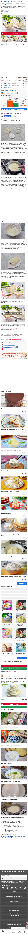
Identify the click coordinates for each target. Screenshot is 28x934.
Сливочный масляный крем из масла (20, 639)
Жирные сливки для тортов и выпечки (14, 588)
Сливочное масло (7, 87)
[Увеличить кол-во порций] (26, 79)
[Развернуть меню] (27, 928)
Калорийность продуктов (14, 913)
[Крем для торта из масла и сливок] (6, 38)
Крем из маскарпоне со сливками (10, 491)
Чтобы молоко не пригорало (9, 799)
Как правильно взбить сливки (9, 727)
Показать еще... (22, 583)
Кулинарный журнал (14, 915)
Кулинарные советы (14, 910)
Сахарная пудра (6, 85)
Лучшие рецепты (14, 907)
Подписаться (14, 878)
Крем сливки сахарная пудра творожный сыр (13, 576)
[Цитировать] (23, 699)
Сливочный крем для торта (8, 470)
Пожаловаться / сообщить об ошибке (12, 348)
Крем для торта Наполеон (20, 625)
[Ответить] (26, 699)
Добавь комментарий (14, 668)
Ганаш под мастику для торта (9, 408)
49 (3, 44)
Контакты (14, 903)
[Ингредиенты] (27, 923)
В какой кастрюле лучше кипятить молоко (12, 817)
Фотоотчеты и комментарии (14, 924)
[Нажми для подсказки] (18, 93)
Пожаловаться (5, 13)
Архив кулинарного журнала (14, 918)
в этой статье (12, 329)
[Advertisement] (14, 60)
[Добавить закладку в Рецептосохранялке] (23, 44)
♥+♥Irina (6, 674)
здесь (18, 335)
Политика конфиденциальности (14, 896)
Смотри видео (14, 33)
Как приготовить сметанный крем (10, 745)
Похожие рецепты (13, 13)
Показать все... (22, 658)
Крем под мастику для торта (9, 556)
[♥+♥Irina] (2, 675)
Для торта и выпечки (7, 610)
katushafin (5, 10)
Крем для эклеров (20, 653)
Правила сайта (14, 893)
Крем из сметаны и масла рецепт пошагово (13, 429)
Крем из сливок (7, 624)
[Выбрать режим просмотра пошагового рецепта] (25, 142)
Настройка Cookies (14, 901)
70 (26, 44)
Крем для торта (20, 610)
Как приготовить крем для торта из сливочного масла (10, 512)
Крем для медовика (7, 638)
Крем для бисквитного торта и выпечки (7, 654)
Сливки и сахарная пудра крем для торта (14, 591)
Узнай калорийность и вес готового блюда (14, 109)
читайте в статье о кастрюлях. (15, 339)
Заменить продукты (5, 80)
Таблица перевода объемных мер (8, 90)
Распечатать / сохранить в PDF (11, 346)
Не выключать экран (22, 77)
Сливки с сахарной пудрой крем (14, 594)
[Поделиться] (27, 926)
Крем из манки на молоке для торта (11, 450)
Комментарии (21, 13)
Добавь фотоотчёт (14, 665)
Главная (14, 891)
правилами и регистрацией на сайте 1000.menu (12, 882)
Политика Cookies (14, 898)
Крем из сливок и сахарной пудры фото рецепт (12, 534)
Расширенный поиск (14, 922)
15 (3, 699)
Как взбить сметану (6, 763)
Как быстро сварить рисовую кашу (10, 781)
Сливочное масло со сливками (14, 597)
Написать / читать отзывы (9, 344)
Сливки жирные (6, 83)
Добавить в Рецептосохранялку (11, 342)
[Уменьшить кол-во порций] (26, 81)
